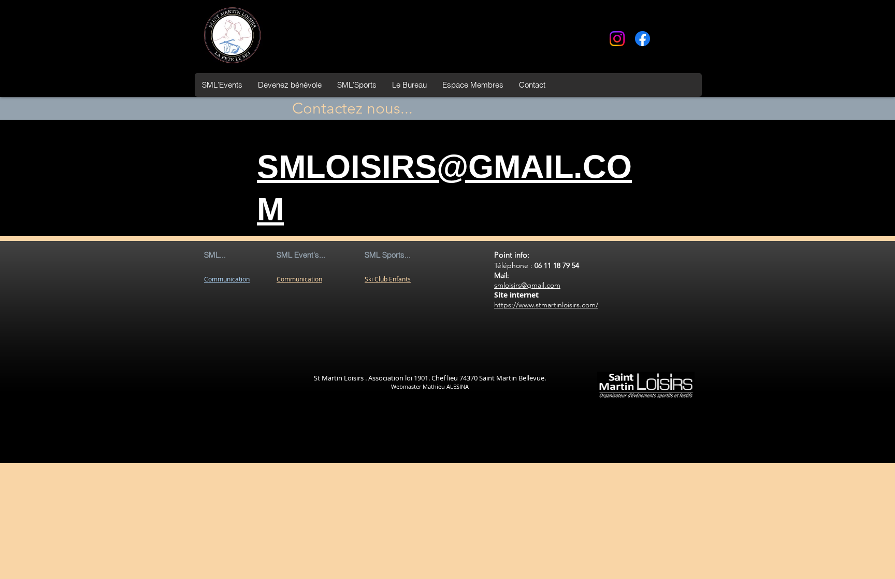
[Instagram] (617, 39)
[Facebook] (642, 39)
